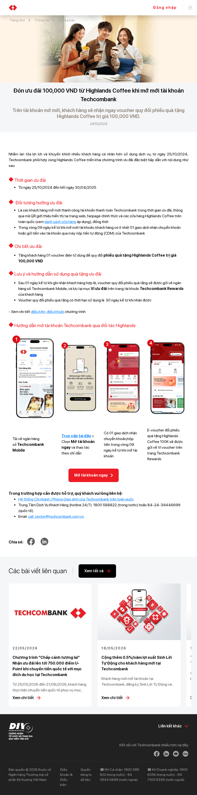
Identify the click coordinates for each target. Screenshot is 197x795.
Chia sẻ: (16, 542)
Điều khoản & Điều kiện (66, 777)
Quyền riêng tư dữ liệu (86, 775)
